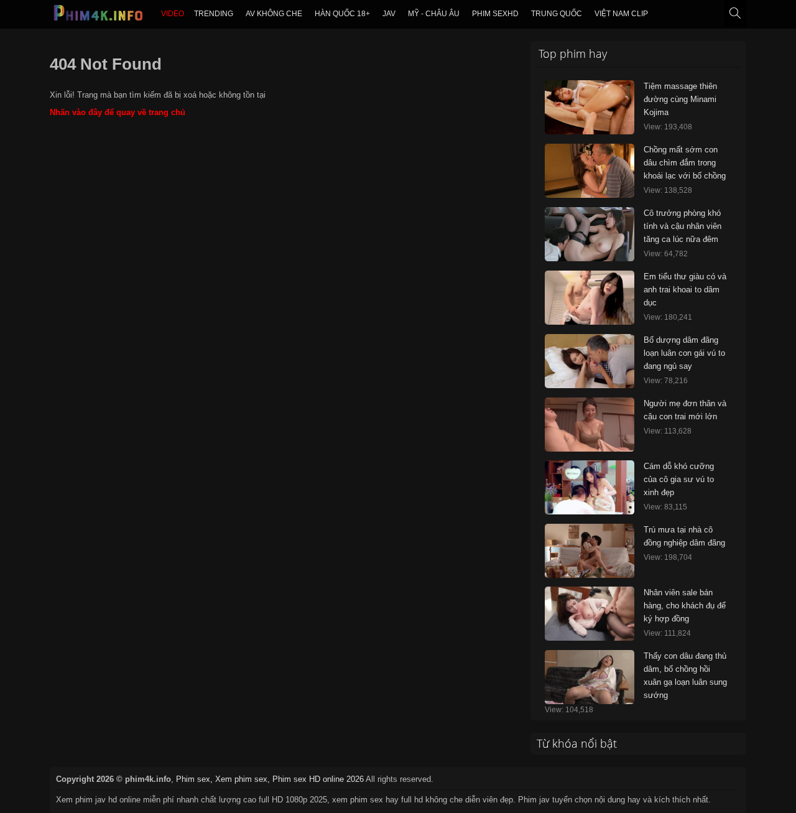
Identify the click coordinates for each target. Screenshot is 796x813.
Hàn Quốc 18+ (342, 13)
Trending (213, 13)
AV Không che (274, 13)
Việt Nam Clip (621, 13)
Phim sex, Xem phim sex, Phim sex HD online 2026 (270, 779)
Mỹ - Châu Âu (434, 13)
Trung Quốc (556, 13)
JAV (389, 13)
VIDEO (172, 13)
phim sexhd (495, 13)
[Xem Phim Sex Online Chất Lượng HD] (99, 16)
